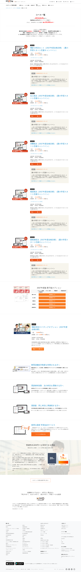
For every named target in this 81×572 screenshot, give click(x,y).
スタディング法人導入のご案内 (66, 548)
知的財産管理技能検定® (10, 533)
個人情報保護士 (25, 533)
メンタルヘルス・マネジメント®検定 (12, 528)
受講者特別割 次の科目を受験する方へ (47, 386)
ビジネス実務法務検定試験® (27, 531)
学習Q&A (42, 535)
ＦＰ (6, 538)
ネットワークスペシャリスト (11, 548)
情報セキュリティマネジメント (11, 544)
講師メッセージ (50, 5)
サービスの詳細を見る (41, 434)
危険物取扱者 (24, 526)
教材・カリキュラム (38, 5)
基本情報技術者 (25, 544)
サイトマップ (41, 569)
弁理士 (7, 531)
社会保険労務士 (8, 535)
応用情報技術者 (8, 546)
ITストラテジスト (25, 546)
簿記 (23, 536)
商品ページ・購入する (36, 68)
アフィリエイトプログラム (66, 533)
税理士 (7, 536)
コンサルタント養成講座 (26, 551)
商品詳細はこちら (52, 294)
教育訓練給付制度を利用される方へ (45, 365)
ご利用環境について (64, 526)
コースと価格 (27, 5)
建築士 (7, 543)
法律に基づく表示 (23, 569)
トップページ (17, 569)
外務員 (23, 538)
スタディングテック (9, 549)
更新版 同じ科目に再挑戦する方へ (45, 406)
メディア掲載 (42, 531)
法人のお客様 (59, 1)
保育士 (7, 554)
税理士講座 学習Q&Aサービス (43, 425)
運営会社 (42, 525)
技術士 (23, 525)
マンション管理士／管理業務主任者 (12, 541)
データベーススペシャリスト (27, 548)
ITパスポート (24, 543)
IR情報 (41, 526)
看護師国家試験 (25, 553)
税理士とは (21, 5)
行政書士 (24, 530)
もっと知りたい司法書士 (44, 546)
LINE (62, 541)
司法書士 (7, 530)
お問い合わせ (66, 1)
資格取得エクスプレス (44, 553)
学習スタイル (44, 5)
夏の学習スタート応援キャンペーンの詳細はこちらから (43, 85)
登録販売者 (8, 553)
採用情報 (42, 528)
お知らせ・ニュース (43, 530)
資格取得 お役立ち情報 (44, 540)
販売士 (7, 526)
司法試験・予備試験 (25, 528)
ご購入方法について (64, 525)
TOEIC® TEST (8, 551)
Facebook (63, 538)
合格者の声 (33, 5)
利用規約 (28, 569)
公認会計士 (24, 535)
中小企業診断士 (8, 525)
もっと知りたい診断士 (44, 541)
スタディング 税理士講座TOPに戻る (40, 480)
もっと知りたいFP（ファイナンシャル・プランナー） (49, 548)
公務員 (23, 549)
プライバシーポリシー (34, 569)
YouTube (62, 543)
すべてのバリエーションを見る (36, 57)
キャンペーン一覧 (43, 533)
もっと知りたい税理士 (44, 543)
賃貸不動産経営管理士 (26, 541)
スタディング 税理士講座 (11, 5)
